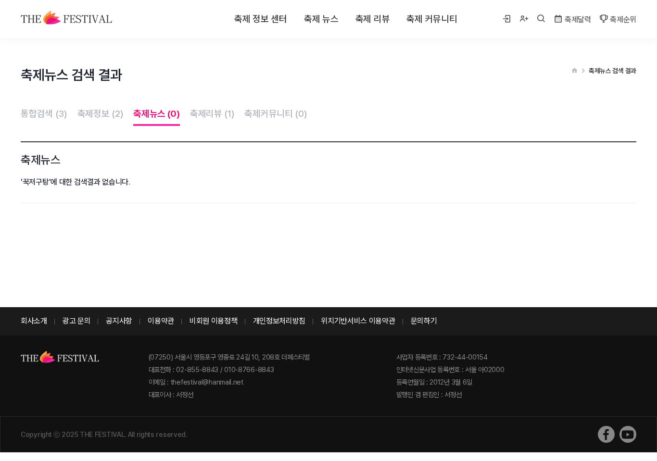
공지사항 (119, 320)
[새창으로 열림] (606, 434)
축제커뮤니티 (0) (275, 113)
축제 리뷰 (372, 19)
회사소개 (34, 320)
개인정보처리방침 (279, 320)
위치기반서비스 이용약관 (358, 320)
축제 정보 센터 (260, 19)
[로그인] (506, 19)
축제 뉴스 (321, 19)
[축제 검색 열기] (541, 19)
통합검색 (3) (44, 113)
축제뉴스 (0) (156, 113)
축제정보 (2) (100, 113)
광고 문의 (77, 320)
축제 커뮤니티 (431, 19)
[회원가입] (524, 19)
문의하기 (424, 320)
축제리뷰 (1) (212, 113)
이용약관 (161, 320)
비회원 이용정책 (214, 320)
